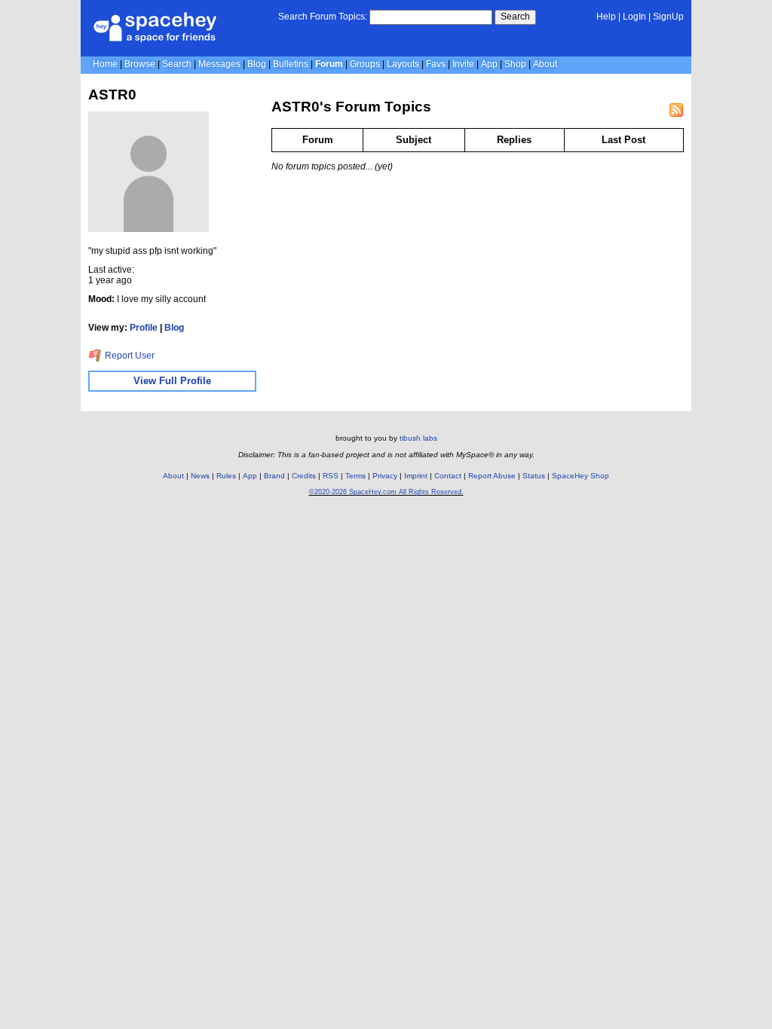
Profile (144, 327)
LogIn (634, 16)
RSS (331, 476)
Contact (447, 476)
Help (606, 16)
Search (515, 16)
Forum (329, 64)
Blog (256, 64)
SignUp (668, 16)
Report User (129, 355)
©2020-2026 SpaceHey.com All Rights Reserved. (386, 492)
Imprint (415, 476)
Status (533, 476)
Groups (365, 64)
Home (105, 64)
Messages (219, 64)
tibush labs (418, 438)
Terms (355, 476)
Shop (515, 64)
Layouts (403, 64)
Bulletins (290, 64)
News (200, 476)
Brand (274, 476)
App (489, 64)
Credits (304, 476)
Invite (463, 64)
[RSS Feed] (676, 110)
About (545, 64)
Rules (226, 476)
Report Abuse (492, 476)
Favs (436, 64)
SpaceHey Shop (580, 476)
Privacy (384, 476)
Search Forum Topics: (322, 16)
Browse (139, 64)
